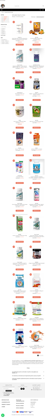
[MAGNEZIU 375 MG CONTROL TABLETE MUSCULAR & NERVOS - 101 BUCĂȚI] (37, 194)
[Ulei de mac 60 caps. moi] (20, 84)
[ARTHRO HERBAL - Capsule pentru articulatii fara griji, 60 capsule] (20, 281)
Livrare (3, 406)
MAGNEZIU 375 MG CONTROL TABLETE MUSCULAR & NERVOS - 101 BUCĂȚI (36, 205)
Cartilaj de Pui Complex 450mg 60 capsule (19, 346)
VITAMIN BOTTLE (19, 92)
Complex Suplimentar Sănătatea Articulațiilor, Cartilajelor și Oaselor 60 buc (36, 177)
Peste (3, 16)
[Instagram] (24, 389)
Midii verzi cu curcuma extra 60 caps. (36, 121)
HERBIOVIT (20, 317)
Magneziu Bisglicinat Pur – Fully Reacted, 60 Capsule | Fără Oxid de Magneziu (36, 67)
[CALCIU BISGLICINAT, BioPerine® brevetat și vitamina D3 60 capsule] (20, 194)
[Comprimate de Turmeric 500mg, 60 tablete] (37, 281)
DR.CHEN (36, 37)
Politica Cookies (20, 405)
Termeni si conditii (6, 404)
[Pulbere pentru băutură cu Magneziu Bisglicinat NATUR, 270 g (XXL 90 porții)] (37, 309)
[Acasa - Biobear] (6, 6)
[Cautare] (43, 6)
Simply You (20, 37)
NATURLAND (20, 175)
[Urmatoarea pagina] (42, 355)
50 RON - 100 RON (5, 40)
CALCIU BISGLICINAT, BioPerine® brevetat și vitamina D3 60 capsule (19, 205)
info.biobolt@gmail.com (37, 389)
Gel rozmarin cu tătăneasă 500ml (20, 121)
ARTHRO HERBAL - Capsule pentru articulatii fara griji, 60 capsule (19, 291)
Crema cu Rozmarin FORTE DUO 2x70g (20, 235)
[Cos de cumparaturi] (43, 10)
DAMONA (3, 33)
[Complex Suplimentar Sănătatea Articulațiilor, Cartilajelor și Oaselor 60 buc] (37, 167)
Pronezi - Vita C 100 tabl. (19, 149)
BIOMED (3, 31)
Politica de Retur (20, 403)
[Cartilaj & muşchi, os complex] (37, 139)
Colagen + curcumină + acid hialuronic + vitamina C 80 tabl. (36, 94)
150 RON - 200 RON (5, 43)
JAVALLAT (36, 175)
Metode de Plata (5, 399)
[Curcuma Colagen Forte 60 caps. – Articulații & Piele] (37, 28)
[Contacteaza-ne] (40, 10)
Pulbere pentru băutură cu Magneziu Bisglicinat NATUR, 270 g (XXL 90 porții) (36, 319)
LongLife (19, 345)
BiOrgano (3, 32)
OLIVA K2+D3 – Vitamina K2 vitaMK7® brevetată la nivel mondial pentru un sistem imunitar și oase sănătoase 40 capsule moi (20, 264)
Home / (3, 12)
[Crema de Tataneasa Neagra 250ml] (20, 308)
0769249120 (37, 388)
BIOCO (3, 30)
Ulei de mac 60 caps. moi (19, 93)
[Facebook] (21, 389)
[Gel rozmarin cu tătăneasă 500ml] (20, 111)
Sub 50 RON (4, 39)
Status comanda (20, 407)
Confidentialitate (6, 402)
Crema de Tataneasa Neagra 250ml (19, 318)
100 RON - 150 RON (5, 42)
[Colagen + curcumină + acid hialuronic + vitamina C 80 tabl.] (37, 84)
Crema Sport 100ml (19, 176)
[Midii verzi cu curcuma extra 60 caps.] (37, 111)
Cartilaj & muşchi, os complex (36, 149)
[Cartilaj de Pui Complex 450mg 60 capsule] (20, 336)
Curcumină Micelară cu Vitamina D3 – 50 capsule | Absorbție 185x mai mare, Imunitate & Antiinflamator (36, 347)
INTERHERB (36, 317)
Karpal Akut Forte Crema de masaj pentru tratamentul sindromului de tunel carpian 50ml (19, 39)
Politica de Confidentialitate (7, 395)
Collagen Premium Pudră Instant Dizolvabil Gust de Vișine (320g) (36, 264)
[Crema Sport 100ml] (20, 166)
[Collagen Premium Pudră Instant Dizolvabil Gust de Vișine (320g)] (37, 253)
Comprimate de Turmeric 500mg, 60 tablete (36, 291)
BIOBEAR (3, 28)
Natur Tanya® (19, 203)
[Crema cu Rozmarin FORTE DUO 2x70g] (20, 223)
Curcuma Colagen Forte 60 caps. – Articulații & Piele (36, 39)
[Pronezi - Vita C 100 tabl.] (20, 139)
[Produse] (2, 10)
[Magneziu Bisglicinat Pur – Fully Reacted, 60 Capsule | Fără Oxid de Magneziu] (37, 56)
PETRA (20, 120)
